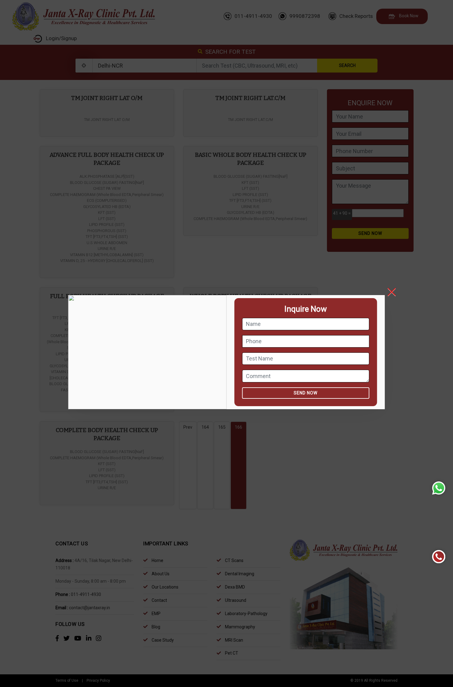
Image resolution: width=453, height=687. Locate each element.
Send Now (305, 392)
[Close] (396, 292)
